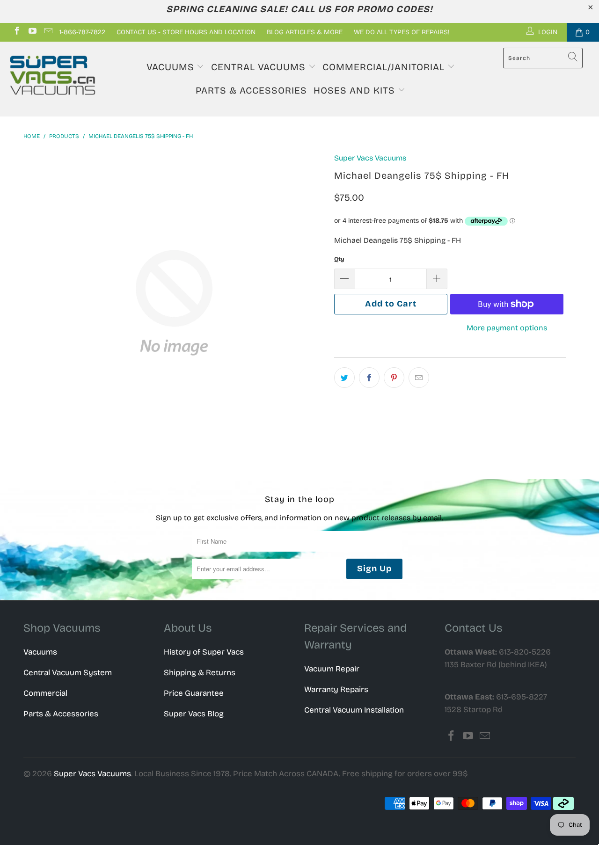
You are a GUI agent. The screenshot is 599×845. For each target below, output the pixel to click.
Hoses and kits (356, 90)
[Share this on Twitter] (344, 377)
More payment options (507, 327)
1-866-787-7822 (82, 32)
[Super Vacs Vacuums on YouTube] (32, 32)
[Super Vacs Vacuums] (52, 75)
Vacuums (171, 67)
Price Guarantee (194, 693)
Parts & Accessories (251, 90)
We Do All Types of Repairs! (402, 32)
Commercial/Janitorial (384, 67)
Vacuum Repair (331, 669)
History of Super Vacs (204, 652)
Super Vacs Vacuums (370, 157)
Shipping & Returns (199, 672)
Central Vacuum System (67, 672)
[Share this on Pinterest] (394, 377)
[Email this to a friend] (419, 377)
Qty (339, 259)
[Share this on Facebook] (369, 377)
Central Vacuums (259, 67)
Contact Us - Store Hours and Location (186, 32)
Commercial (45, 693)
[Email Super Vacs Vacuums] (47, 32)
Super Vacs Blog (194, 714)
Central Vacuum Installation (354, 710)
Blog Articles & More (305, 32)
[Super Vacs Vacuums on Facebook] (16, 32)
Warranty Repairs (336, 689)
